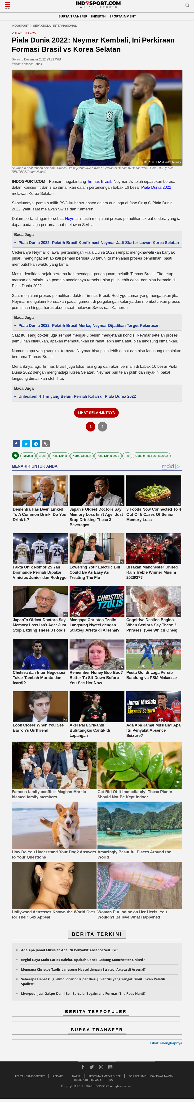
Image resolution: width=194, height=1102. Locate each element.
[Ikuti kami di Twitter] (92, 1067)
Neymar (72, 218)
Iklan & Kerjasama (87, 1080)
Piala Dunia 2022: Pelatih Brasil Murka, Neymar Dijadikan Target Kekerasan (88, 325)
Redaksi (58, 1076)
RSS (111, 1080)
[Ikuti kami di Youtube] (110, 1067)
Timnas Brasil (99, 181)
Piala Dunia (59, 455)
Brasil (42, 455)
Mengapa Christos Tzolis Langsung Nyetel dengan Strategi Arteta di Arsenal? (83, 969)
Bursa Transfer (72, 16)
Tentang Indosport (30, 1076)
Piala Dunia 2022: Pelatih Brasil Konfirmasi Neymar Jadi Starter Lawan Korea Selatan (98, 242)
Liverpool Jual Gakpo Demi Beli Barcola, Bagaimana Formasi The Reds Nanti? (83, 993)
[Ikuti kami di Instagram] (101, 1067)
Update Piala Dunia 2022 (151, 455)
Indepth (98, 16)
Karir (76, 1076)
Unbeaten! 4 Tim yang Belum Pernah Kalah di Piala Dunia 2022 (77, 396)
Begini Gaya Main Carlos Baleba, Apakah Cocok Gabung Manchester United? (83, 959)
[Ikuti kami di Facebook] (82, 1067)
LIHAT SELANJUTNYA (96, 413)
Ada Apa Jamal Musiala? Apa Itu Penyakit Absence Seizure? (69, 950)
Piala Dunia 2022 (156, 187)
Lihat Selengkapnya (166, 1043)
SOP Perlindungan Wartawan (151, 1076)
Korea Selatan (82, 455)
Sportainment (123, 16)
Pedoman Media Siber (104, 1076)
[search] (187, 6)
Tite (127, 455)
